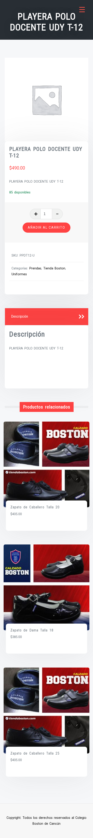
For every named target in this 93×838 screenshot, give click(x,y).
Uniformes (19, 274)
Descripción (19, 316)
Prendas (35, 268)
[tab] (46, 316)
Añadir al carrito (46, 227)
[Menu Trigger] (82, 9)
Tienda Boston (54, 268)
